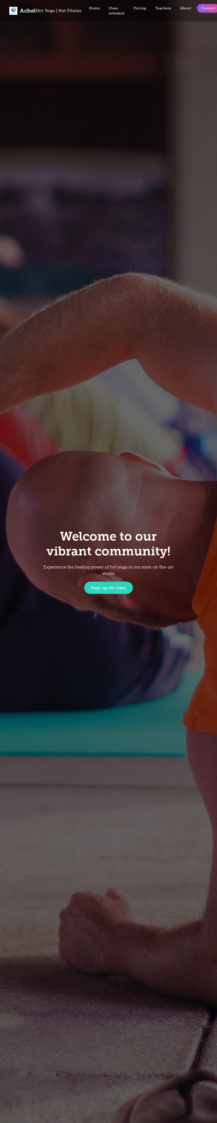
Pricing (140, 8)
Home (94, 8)
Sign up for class (108, 587)
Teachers (163, 8)
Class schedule (117, 10)
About (185, 8)
